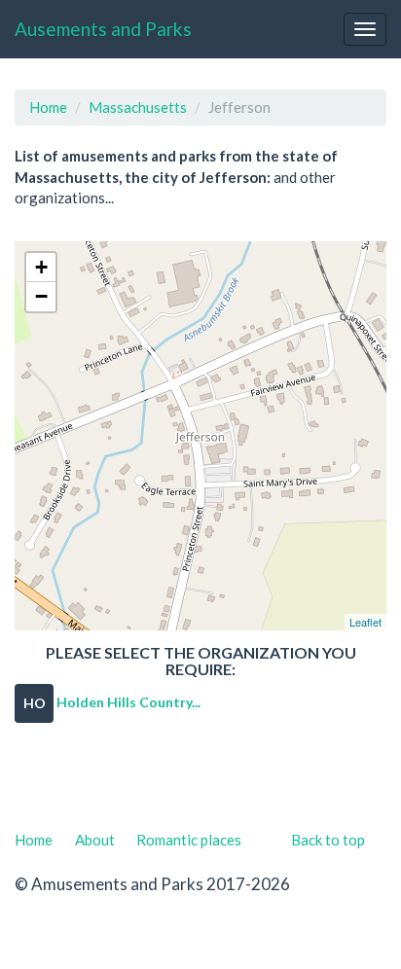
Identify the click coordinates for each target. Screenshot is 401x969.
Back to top (328, 839)
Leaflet (365, 621)
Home (48, 107)
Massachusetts (138, 107)
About (95, 839)
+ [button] (41, 267)
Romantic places (188, 839)
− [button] (41, 296)
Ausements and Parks (103, 29)
